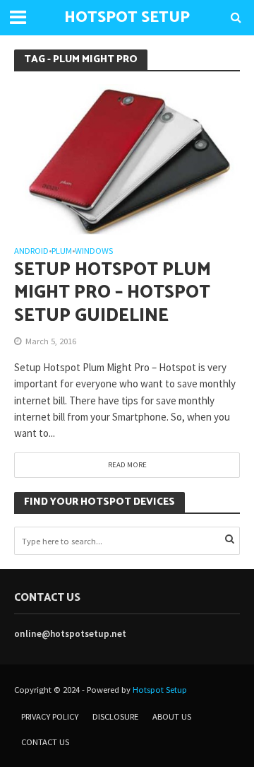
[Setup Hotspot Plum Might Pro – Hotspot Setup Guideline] (127, 158)
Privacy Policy (49, 716)
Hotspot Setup (160, 689)
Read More (127, 464)
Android (31, 251)
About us (171, 716)
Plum (62, 251)
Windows (94, 251)
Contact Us (45, 742)
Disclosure (115, 716)
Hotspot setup (127, 17)
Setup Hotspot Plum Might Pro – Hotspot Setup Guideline (112, 293)
